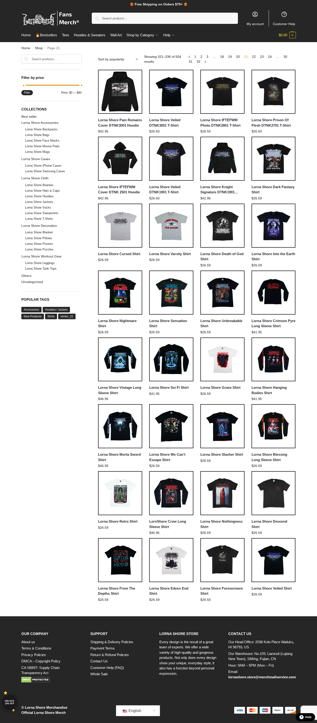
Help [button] (308, 717)
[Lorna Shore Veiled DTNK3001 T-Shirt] (171, 91)
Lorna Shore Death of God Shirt (222, 256)
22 (254, 57)
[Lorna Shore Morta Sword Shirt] (120, 426)
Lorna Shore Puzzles (39, 249)
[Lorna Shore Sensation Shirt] (171, 292)
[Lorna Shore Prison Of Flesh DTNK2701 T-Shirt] (273, 91)
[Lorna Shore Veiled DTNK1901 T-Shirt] (171, 158)
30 (285, 57)
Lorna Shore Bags (37, 135)
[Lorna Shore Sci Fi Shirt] (171, 359)
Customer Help (284, 24)
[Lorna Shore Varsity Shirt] (171, 225)
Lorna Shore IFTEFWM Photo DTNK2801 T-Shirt (220, 122)
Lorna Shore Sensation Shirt (168, 323)
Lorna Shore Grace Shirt (220, 387)
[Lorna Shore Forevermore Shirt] (222, 560)
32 (198, 61)
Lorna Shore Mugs (37, 152)
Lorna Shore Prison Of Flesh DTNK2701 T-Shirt (271, 122)
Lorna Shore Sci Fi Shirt (169, 387)
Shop (39, 48)
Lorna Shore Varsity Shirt (170, 254)
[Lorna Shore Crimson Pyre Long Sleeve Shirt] (273, 292)
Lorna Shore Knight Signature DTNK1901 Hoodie (217, 190)
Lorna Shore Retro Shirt (117, 521)
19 (230, 57)
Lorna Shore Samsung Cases (45, 171)
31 (190, 61)
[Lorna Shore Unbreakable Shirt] (222, 292)
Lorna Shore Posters (39, 244)
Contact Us (99, 661)
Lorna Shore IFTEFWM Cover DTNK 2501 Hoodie (119, 189)
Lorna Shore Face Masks (42, 140)
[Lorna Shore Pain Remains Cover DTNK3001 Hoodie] (120, 91)
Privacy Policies (33, 655)
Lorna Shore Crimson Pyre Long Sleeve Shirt (273, 323)
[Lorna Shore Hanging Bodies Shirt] (273, 359)
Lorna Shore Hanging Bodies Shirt (269, 390)
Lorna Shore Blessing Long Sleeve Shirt (269, 457)
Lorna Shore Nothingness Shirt (221, 524)
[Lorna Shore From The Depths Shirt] (120, 560)
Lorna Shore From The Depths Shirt (116, 591)
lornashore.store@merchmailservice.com (262, 677)
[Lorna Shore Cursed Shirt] (120, 225)
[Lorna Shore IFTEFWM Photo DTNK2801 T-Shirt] (222, 91)
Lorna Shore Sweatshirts (41, 213)
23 (262, 57)
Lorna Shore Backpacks (41, 129)
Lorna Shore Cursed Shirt (119, 254)
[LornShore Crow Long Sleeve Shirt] (171, 493)
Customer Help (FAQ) (107, 668)
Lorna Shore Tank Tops (41, 268)
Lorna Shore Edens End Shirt (168, 591)
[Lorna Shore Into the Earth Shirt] (273, 225)
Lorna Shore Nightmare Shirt (117, 323)
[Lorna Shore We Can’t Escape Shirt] (171, 426)
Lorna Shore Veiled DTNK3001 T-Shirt (164, 122)
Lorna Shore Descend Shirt (269, 524)
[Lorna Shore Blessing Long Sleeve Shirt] (273, 426)
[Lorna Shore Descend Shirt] (273, 493)
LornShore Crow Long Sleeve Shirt (167, 524)
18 (222, 57)
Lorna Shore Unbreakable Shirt (221, 323)
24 (270, 57)
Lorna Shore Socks (38, 207)
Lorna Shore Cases (35, 159)
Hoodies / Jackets (56, 309)
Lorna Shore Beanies (39, 185)
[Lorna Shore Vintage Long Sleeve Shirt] (120, 359)
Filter (27, 92)
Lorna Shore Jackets (39, 202)
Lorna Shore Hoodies (39, 196)
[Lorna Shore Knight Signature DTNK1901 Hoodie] (222, 158)
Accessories (31, 309)
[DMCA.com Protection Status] (51, 680)
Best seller (29, 116)
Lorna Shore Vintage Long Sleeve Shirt (119, 390)
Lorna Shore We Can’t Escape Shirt (167, 457)
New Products (33, 316)
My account (255, 24)
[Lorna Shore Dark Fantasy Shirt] (273, 158)
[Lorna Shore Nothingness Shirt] (222, 493)
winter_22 (67, 316)
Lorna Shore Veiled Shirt (272, 588)
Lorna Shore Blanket (39, 232)
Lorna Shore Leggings (40, 263)
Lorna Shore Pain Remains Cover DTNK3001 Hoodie (120, 122)
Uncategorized (32, 282)
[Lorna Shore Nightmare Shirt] (120, 292)
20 (238, 57)
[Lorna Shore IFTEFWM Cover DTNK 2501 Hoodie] (120, 158)
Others (26, 276)
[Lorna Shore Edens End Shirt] (171, 560)
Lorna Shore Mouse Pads (42, 146)
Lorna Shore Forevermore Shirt (221, 591)
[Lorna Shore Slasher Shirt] (222, 426)
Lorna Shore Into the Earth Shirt (273, 256)
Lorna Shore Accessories (39, 123)
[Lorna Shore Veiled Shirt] (273, 560)
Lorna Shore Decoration (39, 226)
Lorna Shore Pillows (38, 238)
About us (28, 642)
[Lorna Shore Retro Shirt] (120, 493)
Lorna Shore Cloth (35, 178)
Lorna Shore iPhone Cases (43, 165)
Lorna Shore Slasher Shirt (221, 454)
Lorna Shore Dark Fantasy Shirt (273, 189)
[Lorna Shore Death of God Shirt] (222, 225)
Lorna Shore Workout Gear (41, 256)
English (134, 711)
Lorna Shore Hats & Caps (42, 190)
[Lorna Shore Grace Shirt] (222, 359)
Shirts (51, 316)
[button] (287, 35)
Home (25, 48)
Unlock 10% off (9, 702)
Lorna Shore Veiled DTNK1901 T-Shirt (164, 189)
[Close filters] (83, 57)
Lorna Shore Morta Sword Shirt (119, 457)
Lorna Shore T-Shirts (39, 218)
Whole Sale (99, 674)
